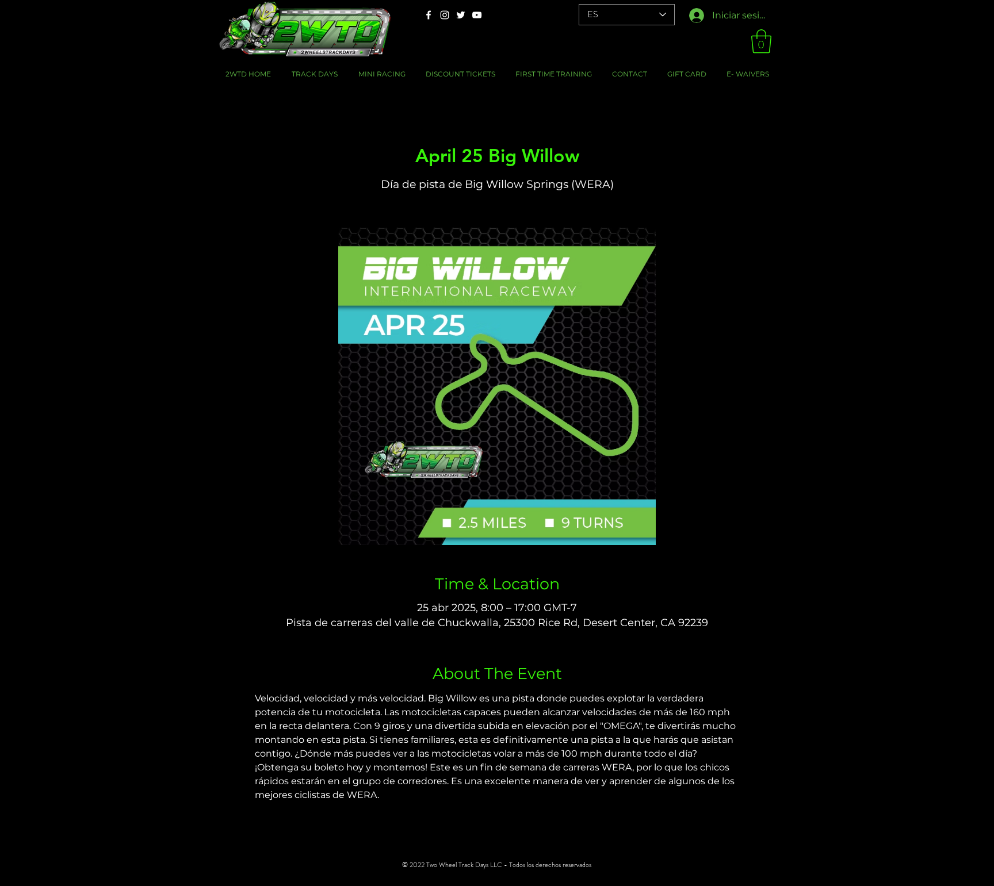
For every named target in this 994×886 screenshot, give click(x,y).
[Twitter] (461, 15)
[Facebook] (428, 15)
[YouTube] (477, 15)
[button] (761, 41)
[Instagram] (444, 15)
